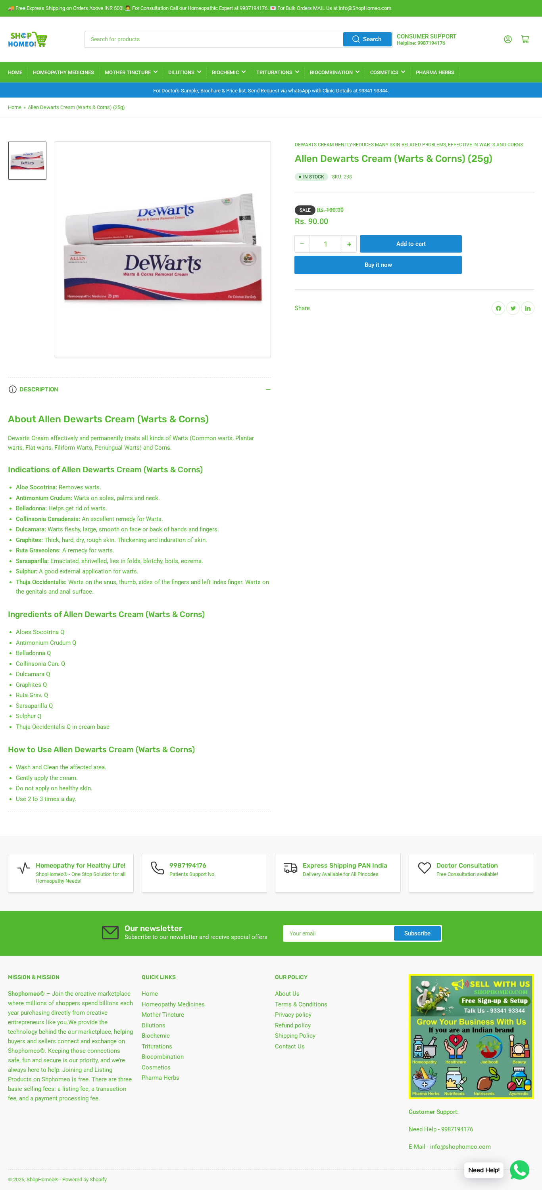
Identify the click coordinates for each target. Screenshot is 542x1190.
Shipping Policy (295, 1035)
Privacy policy (293, 1014)
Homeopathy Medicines (63, 72)
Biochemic (225, 72)
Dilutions (181, 72)
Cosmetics (384, 72)
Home (15, 72)
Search (372, 39)
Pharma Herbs (435, 72)
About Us (287, 993)
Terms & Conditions (301, 1004)
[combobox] (239, 39)
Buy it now (378, 264)
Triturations (274, 72)
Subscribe (417, 933)
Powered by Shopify (84, 1179)
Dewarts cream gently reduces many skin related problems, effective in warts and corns (409, 145)
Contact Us (290, 1046)
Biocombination (331, 72)
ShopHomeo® (42, 1179)
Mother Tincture (128, 72)
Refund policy (293, 1025)
